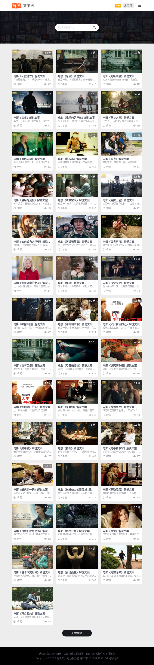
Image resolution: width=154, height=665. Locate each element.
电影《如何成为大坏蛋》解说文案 (32, 243)
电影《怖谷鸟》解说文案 (72, 159)
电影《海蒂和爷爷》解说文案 (75, 324)
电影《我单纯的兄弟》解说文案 (76, 117)
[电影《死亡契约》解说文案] (32, 598)
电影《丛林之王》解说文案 (118, 117)
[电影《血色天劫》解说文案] (32, 144)
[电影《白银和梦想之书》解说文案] (32, 515)
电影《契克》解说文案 (116, 159)
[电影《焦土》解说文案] (32, 102)
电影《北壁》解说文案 (71, 283)
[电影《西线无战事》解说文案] (77, 226)
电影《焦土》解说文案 (27, 117)
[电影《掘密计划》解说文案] (77, 515)
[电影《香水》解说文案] (121, 515)
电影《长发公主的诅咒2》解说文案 (76, 491)
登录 (129, 5)
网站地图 (114, 658)
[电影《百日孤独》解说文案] (77, 557)
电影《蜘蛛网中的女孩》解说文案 (32, 284)
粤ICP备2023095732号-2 (94, 658)
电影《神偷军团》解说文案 (29, 324)
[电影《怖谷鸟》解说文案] (77, 144)
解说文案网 (63, 658)
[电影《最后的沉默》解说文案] (32, 185)
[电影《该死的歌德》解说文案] (121, 350)
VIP (118, 5)
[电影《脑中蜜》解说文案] (32, 433)
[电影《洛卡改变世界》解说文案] (32, 557)
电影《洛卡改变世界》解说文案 (32, 572)
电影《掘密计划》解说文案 (74, 531)
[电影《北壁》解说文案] (77, 267)
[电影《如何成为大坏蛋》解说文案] (32, 226)
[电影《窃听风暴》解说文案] (121, 61)
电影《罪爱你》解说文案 (72, 407)
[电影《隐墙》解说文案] (77, 61)
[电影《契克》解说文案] (121, 144)
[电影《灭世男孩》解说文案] (121, 226)
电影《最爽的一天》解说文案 (31, 489)
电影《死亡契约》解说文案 (29, 613)
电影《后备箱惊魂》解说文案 (75, 365)
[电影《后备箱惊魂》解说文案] (77, 350)
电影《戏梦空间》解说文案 (74, 200)
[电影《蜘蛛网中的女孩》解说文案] (32, 267)
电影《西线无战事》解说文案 (75, 241)
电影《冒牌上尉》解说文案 (118, 200)
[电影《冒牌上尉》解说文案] (121, 185)
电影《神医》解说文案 (71, 448)
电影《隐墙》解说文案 (71, 76)
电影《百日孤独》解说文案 (74, 572)
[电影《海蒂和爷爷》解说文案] (77, 309)
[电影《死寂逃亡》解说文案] (32, 61)
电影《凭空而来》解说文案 (118, 572)
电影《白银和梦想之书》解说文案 (32, 532)
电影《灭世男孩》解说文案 (118, 241)
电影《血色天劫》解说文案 (29, 159)
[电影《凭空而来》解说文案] (121, 557)
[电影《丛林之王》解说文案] (121, 102)
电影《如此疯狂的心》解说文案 (121, 324)
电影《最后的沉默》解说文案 (31, 200)
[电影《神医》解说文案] (77, 433)
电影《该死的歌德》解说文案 (120, 365)
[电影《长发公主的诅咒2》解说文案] (77, 474)
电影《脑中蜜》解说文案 (28, 448)
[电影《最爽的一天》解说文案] (32, 474)
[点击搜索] (94, 27)
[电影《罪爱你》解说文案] (77, 391)
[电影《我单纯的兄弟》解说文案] (77, 102)
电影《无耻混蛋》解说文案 (118, 489)
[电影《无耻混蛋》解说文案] (121, 474)
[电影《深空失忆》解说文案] (121, 267)
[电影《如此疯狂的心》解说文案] (121, 309)
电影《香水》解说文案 (116, 531)
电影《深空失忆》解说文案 (118, 283)
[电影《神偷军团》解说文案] (32, 309)
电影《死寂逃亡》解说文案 (29, 76)
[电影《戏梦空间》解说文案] (77, 185)
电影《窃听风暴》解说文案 (118, 76)
